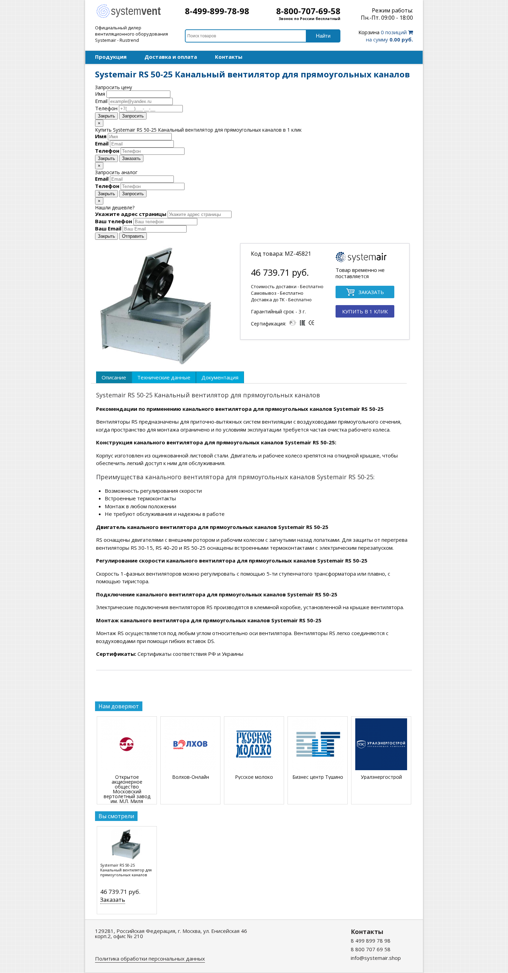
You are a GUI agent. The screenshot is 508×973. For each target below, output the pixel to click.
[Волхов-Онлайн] (190, 744)
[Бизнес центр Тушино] (317, 744)
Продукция (110, 56)
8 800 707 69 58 (371, 949)
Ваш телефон (113, 221)
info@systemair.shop (376, 957)
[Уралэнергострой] (381, 744)
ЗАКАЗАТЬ (371, 292)
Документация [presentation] (219, 377)
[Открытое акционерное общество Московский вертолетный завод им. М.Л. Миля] (126, 744)
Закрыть (106, 116)
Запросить (133, 116)
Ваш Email (108, 228)
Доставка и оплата (170, 56)
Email (101, 100)
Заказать (131, 158)
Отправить (133, 236)
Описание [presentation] (114, 377)
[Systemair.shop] (133, 17)
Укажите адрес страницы (130, 213)
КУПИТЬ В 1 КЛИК (365, 311)
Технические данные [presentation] (163, 377)
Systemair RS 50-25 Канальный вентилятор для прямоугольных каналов (126, 870)
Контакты (228, 56)
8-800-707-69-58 (308, 11)
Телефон (106, 108)
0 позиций (385, 36)
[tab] (114, 377)
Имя (100, 93)
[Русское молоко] (254, 744)
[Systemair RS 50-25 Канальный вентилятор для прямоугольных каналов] (126, 845)
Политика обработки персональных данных (150, 958)
